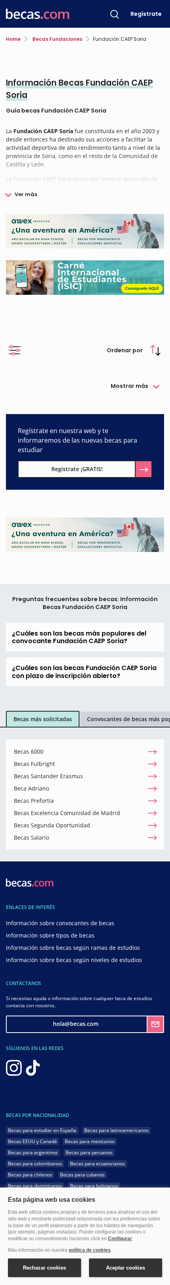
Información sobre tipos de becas (50, 935)
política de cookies (90, 1250)
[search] (114, 13)
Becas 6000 (28, 751)
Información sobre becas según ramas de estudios (73, 947)
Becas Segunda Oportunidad (52, 825)
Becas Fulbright (34, 764)
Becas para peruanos (89, 1152)
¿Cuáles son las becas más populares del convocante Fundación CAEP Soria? (79, 637)
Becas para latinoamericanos (116, 1130)
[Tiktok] (33, 1067)
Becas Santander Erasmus (48, 776)
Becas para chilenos (30, 1174)
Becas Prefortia (34, 800)
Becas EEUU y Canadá (32, 1141)
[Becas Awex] (85, 230)
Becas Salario (31, 837)
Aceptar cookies (125, 1268)
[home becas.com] (29, 882)
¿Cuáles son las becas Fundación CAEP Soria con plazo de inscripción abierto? (84, 671)
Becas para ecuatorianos (97, 1163)
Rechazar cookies (44, 1268)
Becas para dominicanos (35, 1185)
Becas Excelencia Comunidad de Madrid (67, 813)
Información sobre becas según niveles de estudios (74, 960)
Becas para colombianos (35, 1163)
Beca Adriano (31, 788)
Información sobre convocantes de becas (60, 923)
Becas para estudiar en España (42, 1130)
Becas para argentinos (33, 1152)
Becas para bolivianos (94, 1185)
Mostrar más (129, 386)
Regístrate (146, 14)
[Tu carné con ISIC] (85, 277)
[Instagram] (14, 1067)
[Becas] (37, 14)
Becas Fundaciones (56, 39)
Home (13, 39)
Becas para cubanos (82, 1174)
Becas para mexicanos (90, 1141)
